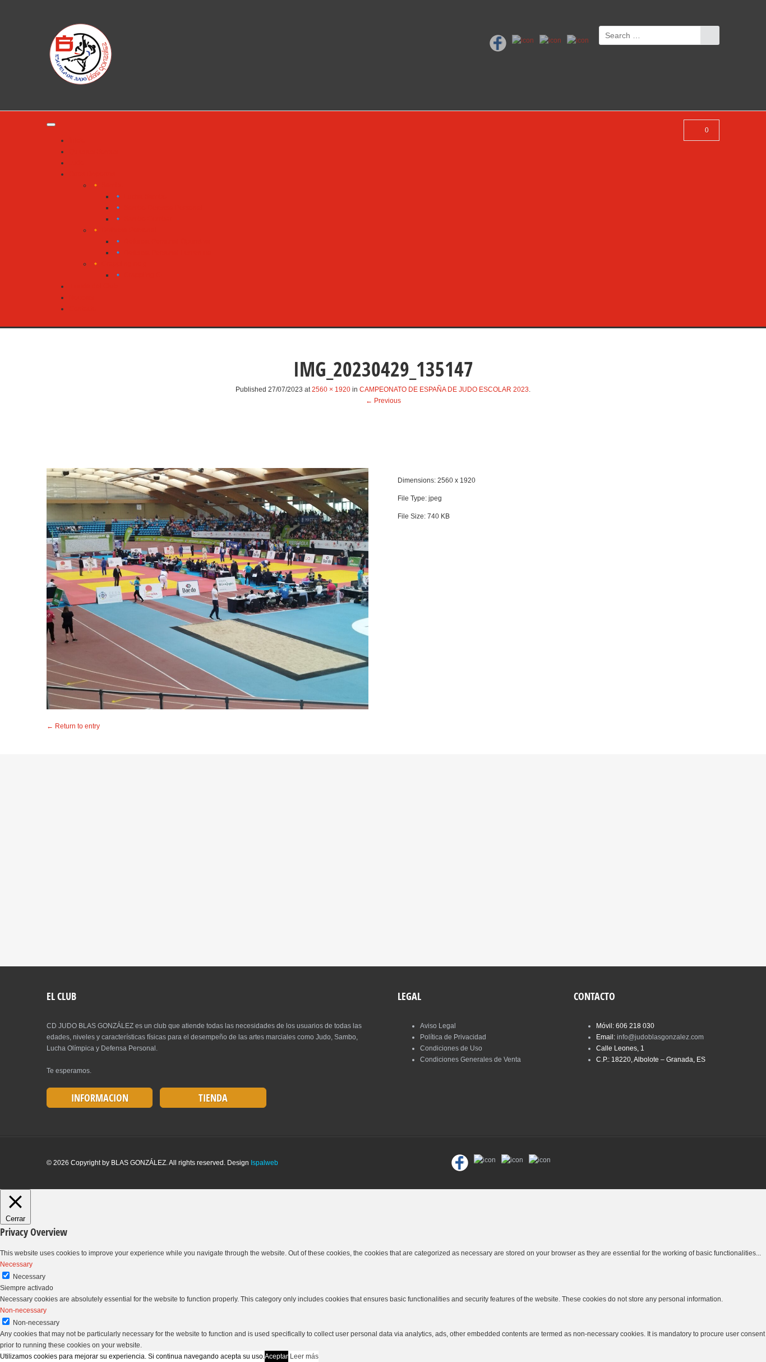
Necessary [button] (16, 1264)
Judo (76, 163)
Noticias (81, 297)
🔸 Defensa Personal (123, 230)
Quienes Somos (93, 151)
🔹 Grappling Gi (138, 275)
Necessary (29, 1277)
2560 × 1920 (331, 389)
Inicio (77, 140)
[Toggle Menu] (51, 124)
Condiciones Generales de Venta (470, 1059)
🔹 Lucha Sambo (140, 196)
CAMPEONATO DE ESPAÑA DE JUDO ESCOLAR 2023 (444, 389)
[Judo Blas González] (84, 56)
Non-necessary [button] (23, 1310)
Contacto (82, 309)
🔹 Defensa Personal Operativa (162, 241)
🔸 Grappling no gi (120, 264)
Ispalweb (264, 1163)
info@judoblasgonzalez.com (660, 1037)
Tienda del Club (93, 286)
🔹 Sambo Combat (143, 219)
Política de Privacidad (453, 1037)
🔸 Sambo (107, 185)
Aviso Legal (438, 1026)
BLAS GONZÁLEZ (138, 1163)
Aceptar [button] (276, 1356)
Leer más (304, 1356)
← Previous (383, 401)
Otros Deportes (92, 174)
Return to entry (73, 726)
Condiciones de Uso (451, 1048)
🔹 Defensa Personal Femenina (162, 252)
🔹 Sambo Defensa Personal (158, 208)
